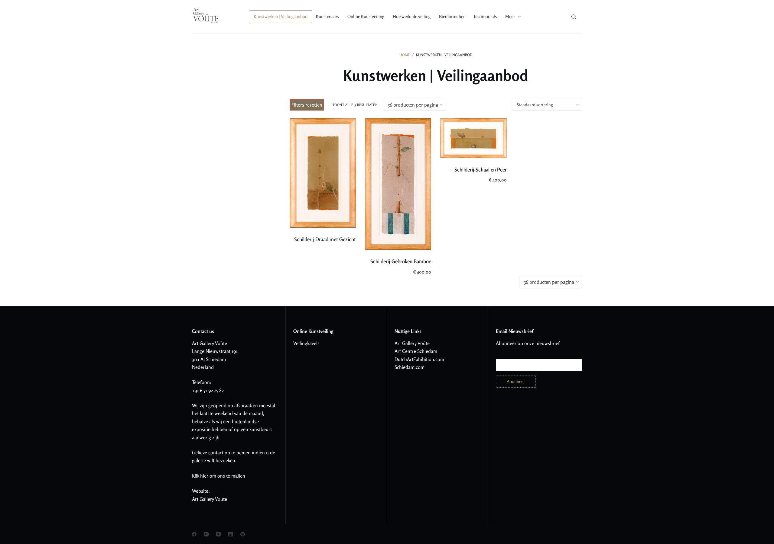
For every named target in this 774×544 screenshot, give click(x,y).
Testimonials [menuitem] (485, 16)
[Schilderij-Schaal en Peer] (473, 138)
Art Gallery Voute (209, 499)
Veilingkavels (306, 343)
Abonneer (516, 381)
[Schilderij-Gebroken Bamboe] (398, 184)
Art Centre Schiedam (416, 351)
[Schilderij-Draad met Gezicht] (323, 173)
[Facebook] (194, 534)
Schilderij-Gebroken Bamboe (400, 261)
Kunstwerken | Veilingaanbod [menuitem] (280, 16)
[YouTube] (218, 534)
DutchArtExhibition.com (419, 359)
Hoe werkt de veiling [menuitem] (412, 16)
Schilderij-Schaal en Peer (480, 169)
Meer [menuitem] (510, 16)
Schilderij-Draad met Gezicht (325, 239)
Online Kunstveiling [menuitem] (365, 16)
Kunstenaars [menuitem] (327, 16)
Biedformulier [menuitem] (452, 16)
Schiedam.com (409, 367)
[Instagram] (206, 534)
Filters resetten (306, 105)
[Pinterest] (242, 534)
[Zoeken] (573, 16)
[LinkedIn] (230, 534)
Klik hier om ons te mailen (218, 476)
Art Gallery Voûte (209, 343)
